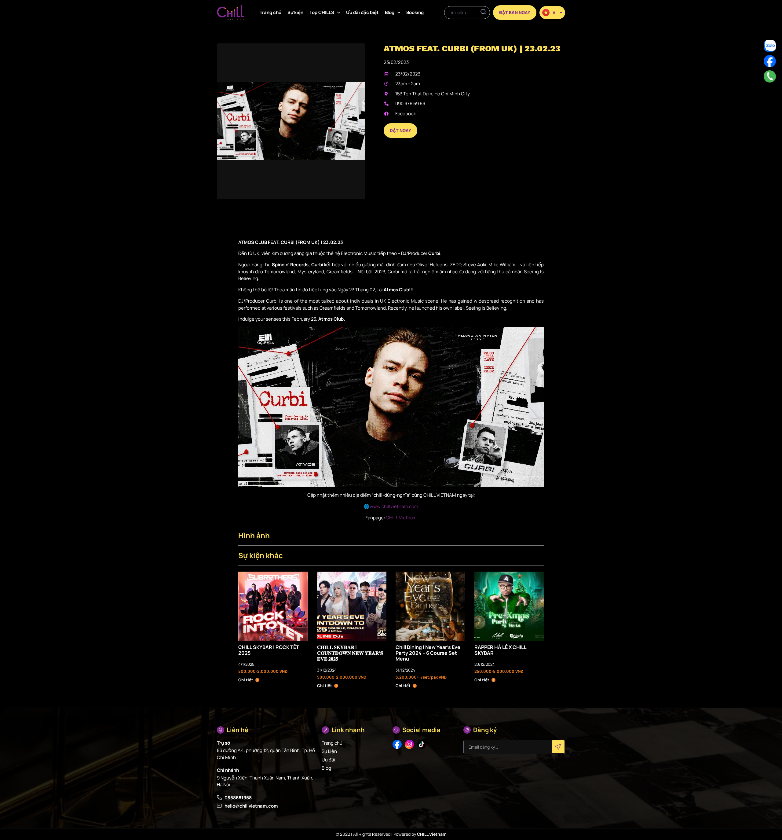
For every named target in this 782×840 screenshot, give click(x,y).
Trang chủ (270, 12)
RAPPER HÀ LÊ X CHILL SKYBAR (500, 650)
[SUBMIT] (558, 746)
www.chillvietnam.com (394, 506)
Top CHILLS (321, 12)
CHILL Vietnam (401, 517)
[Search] (483, 12)
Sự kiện (295, 12)
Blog (389, 12)
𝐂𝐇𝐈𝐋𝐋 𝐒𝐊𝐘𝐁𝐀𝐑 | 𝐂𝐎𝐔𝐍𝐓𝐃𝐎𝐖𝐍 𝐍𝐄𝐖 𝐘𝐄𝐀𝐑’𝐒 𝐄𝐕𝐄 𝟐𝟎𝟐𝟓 (350, 653)
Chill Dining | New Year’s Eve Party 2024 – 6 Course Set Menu (428, 653)
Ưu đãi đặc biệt (362, 12)
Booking (415, 12)
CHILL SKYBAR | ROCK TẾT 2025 (268, 650)
